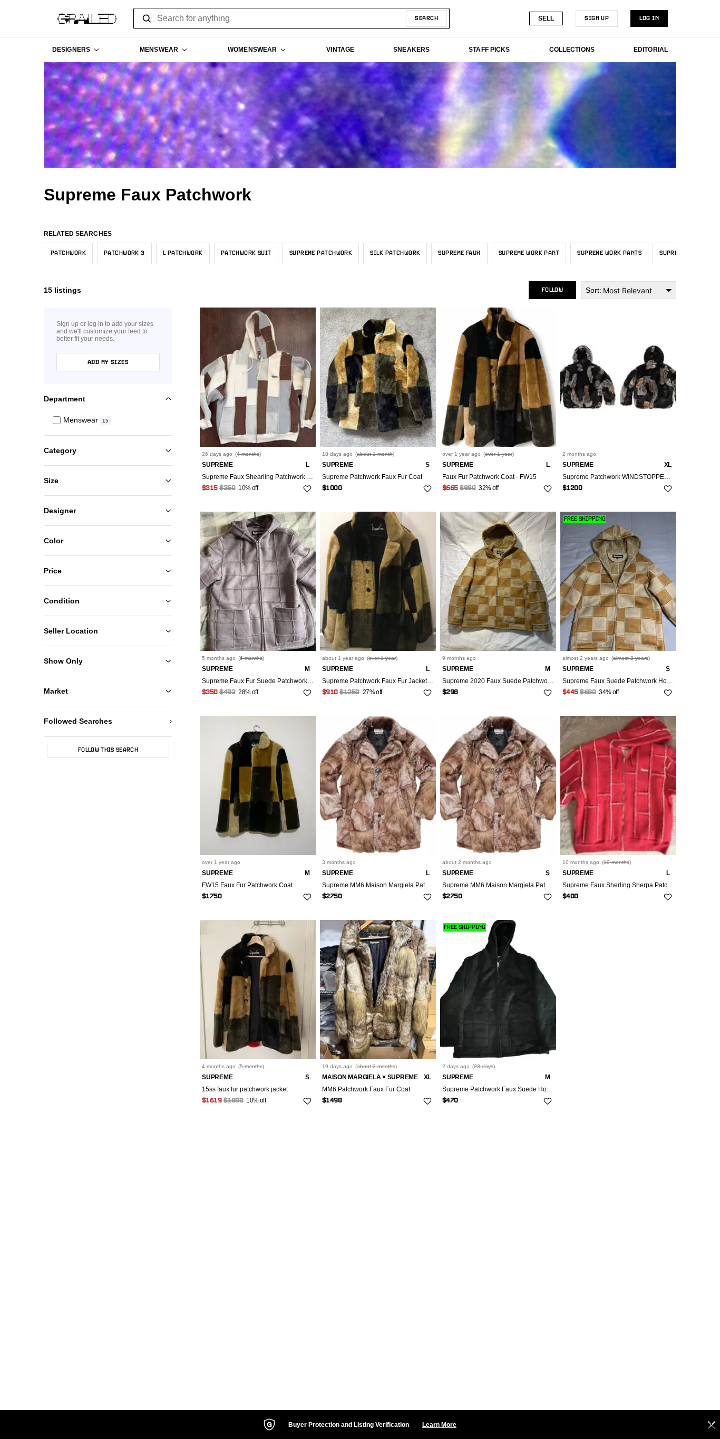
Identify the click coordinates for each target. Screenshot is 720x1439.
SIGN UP (597, 18)
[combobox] (291, 18)
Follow (552, 290)
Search (426, 18)
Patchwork (68, 253)
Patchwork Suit (246, 253)
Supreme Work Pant (529, 253)
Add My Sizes (108, 362)
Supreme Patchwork (320, 253)
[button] (108, 420)
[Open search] (147, 18)
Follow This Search (108, 750)
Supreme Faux (459, 253)
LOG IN (649, 18)
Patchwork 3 (124, 253)
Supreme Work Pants (609, 253)
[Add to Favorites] (307, 489)
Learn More (439, 1424)
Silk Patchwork (395, 253)
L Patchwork (183, 253)
